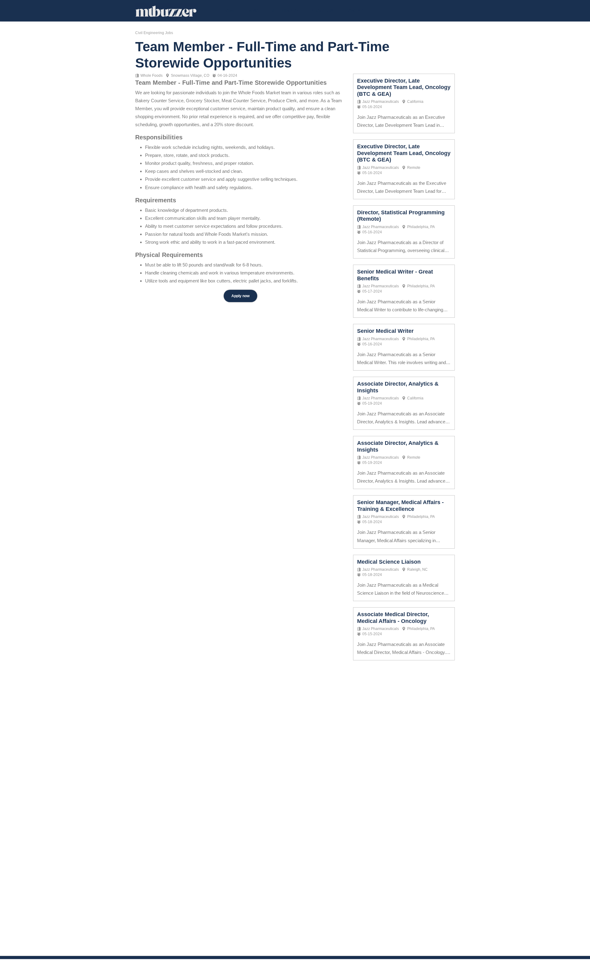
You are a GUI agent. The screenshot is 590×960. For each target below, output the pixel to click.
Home (229, 10)
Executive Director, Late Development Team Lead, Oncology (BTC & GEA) (403, 87)
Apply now (240, 296)
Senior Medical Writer (385, 331)
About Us (322, 10)
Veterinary (284, 10)
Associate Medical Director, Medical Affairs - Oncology (393, 617)
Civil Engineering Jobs (154, 33)
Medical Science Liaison (389, 562)
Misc (253, 10)
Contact (355, 10)
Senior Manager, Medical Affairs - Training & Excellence (400, 505)
